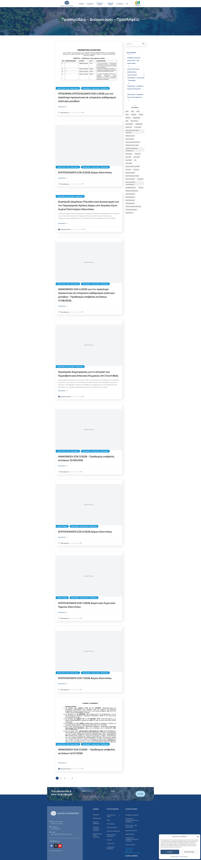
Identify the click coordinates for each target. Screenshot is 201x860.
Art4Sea (141, 114)
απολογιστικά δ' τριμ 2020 (132, 166)
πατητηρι (140, 187)
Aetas (127, 114)
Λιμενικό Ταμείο (62, 526)
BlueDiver (128, 117)
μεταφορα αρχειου (131, 187)
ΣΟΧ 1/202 (128, 157)
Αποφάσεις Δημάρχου (134, 58)
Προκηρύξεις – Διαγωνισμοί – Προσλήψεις (135, 79)
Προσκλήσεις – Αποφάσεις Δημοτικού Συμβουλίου (135, 96)
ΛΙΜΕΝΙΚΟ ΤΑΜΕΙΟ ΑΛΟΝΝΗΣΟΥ (133, 142)
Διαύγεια (109, 840)
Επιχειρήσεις (111, 824)
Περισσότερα (61, 106)
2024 (127, 111)
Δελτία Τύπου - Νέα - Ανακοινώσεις (68, 88)
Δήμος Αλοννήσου (66, 229)
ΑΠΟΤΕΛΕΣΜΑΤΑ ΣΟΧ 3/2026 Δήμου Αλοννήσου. (85, 172)
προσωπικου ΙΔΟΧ (130, 194)
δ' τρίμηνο (136, 169)
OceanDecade (129, 124)
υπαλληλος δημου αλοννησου (133, 206)
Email (112, 791)
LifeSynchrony (134, 121)
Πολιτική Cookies (174, 856)
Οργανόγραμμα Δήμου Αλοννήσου (97, 835)
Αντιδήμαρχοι (97, 818)
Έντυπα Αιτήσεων (112, 827)
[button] (198, 836)
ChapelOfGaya (136, 117)
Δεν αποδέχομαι (189, 852)
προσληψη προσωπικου (132, 190)
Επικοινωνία (110, 843)
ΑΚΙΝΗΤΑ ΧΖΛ (129, 127)
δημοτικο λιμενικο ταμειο (132, 176)
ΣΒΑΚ (108, 820)
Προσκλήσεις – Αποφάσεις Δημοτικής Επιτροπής (135, 87)
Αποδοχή (170, 852)
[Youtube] (60, 846)
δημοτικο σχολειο (130, 179)
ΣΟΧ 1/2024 (136, 157)
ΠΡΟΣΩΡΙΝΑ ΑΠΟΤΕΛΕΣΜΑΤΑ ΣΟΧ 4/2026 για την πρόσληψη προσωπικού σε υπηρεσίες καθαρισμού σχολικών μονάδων (87, 97)
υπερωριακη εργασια (131, 209)
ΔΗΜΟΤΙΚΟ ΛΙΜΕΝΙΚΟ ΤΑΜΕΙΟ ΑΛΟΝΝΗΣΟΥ (132, 131)
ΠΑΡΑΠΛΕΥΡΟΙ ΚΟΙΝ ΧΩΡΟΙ (132, 145)
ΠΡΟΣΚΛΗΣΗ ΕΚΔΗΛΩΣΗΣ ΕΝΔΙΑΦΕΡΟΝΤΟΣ (132, 149)
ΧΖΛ (135, 160)
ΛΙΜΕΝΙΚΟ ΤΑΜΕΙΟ (130, 139)
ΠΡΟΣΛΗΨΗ (137, 154)
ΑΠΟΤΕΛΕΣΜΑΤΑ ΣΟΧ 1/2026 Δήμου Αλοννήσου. (85, 678)
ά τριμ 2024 (129, 163)
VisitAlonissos (138, 124)
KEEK (127, 121)
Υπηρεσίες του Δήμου (111, 815)
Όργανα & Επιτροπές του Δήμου (96, 828)
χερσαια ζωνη (129, 212)
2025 (132, 111)
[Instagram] (56, 846)
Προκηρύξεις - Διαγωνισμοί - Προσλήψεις (95, 88)
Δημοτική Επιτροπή (133, 69)
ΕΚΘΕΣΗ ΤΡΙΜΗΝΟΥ (130, 135)
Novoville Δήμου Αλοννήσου (111, 835)
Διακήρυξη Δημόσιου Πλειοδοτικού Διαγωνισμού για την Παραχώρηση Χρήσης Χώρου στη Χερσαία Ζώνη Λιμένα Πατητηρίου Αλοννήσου (88, 205)
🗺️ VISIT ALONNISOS (131, 856)
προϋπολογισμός (130, 203)
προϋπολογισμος (130, 200)
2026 (138, 111)
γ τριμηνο (128, 169)
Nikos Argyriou (65, 112)
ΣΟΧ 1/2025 (128, 160)
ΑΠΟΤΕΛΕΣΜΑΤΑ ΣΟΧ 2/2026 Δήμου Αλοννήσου (85, 531)
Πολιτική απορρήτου (183, 856)
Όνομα (83, 791)
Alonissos (133, 114)
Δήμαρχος (96, 815)
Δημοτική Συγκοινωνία (113, 831)
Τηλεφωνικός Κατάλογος (111, 847)
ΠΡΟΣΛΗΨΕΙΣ (129, 154)
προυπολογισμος (130, 197)
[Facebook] (51, 846)
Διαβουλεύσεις (131, 72)
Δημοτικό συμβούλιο (96, 822)
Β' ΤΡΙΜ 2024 (138, 127)
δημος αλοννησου (130, 172)
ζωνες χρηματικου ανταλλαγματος (130, 183)
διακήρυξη (140, 179)
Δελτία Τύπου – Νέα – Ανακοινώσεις (133, 62)
